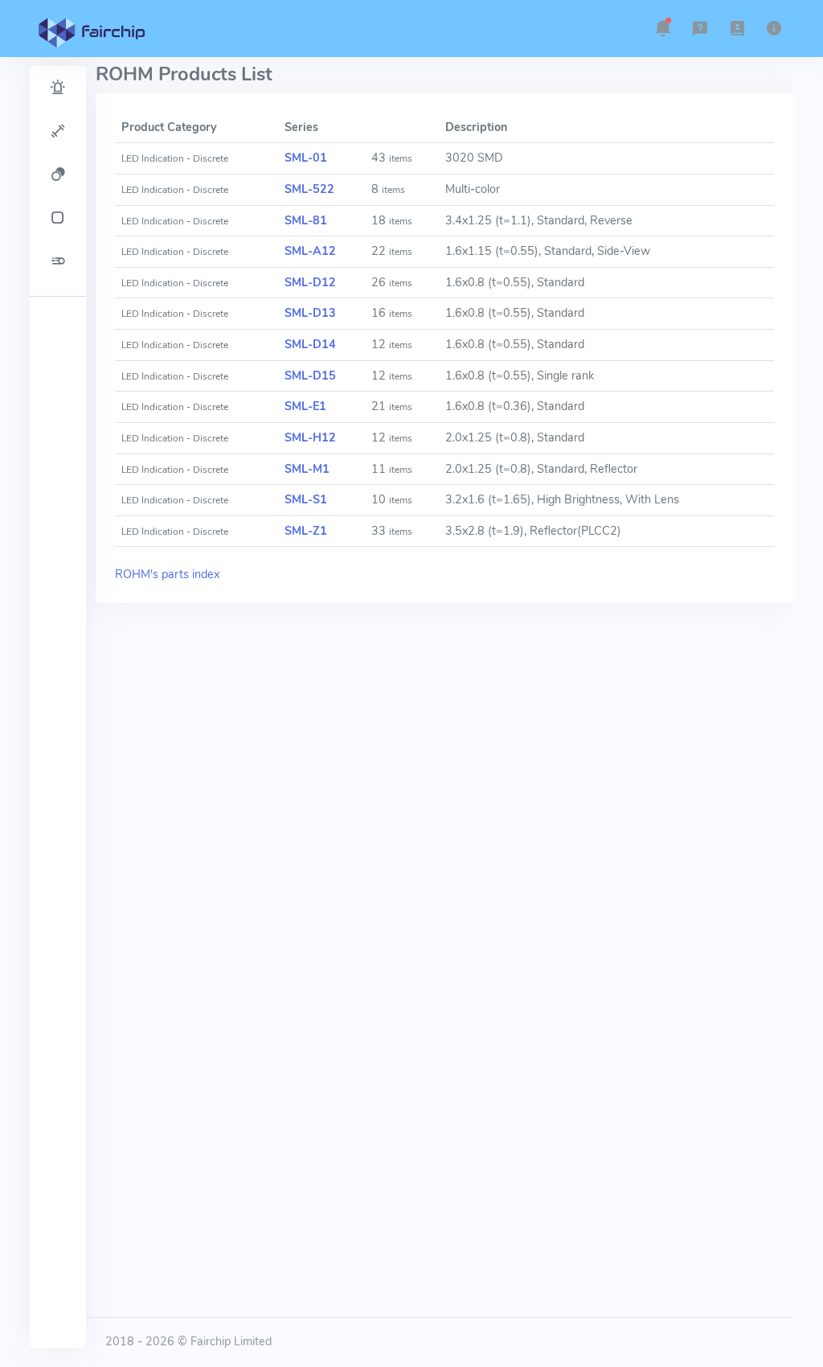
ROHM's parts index (167, 574)
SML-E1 (305, 406)
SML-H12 (310, 437)
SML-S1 (306, 499)
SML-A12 (310, 251)
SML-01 (306, 158)
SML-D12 (310, 282)
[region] (58, 707)
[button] (663, 28)
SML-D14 (310, 344)
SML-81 (306, 220)
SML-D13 (310, 313)
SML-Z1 (306, 531)
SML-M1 (307, 469)
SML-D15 (310, 375)
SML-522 (309, 189)
